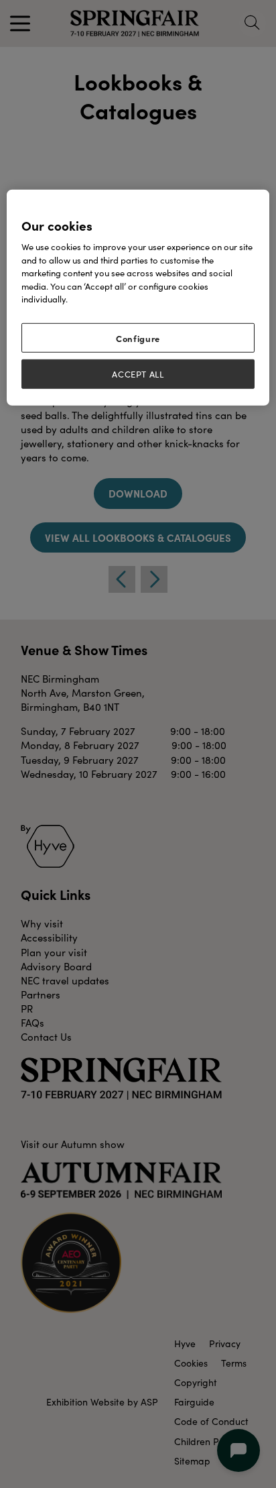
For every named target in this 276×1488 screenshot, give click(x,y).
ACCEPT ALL (138, 374)
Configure (138, 338)
